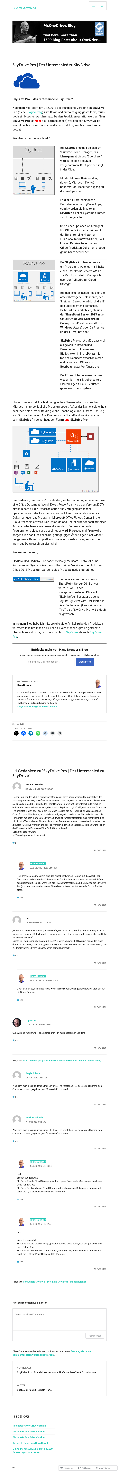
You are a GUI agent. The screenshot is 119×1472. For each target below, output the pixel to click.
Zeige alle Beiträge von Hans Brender (37, 706)
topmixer (31, 1020)
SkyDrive (72, 632)
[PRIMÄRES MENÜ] (93, 5)
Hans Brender (38, 863)
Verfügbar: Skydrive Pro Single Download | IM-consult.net (54, 1281)
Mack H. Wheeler (35, 1117)
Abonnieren (85, 661)
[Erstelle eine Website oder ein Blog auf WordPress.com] (13, 1468)
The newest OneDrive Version (29, 1425)
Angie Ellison (33, 1073)
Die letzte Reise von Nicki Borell (30, 1443)
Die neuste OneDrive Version (28, 1431)
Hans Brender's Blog (24, 8)
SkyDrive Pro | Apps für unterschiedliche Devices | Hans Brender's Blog (62, 1060)
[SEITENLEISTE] (59, 1405)
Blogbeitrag (34, 112)
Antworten (100, 850)
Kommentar (95, 1335)
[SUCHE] (102, 5)
